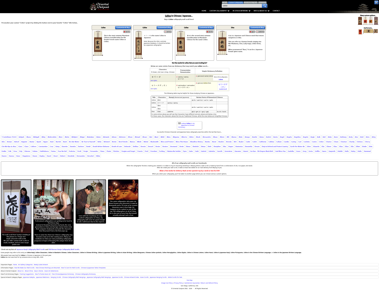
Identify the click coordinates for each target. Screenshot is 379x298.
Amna (261, 137)
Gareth (219, 151)
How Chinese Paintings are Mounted (48, 268)
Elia (323, 146)
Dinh (209, 146)
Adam (98, 137)
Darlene (81, 146)
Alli (228, 137)
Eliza (347, 146)
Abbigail (36, 137)
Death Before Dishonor (101, 146)
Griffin (317, 151)
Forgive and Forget (128, 151)
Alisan (215, 137)
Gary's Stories (38, 271)
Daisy (57, 146)
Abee (60, 137)
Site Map (189, 280)
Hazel (49, 156)
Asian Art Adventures (51, 271)
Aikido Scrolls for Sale (175, 277)
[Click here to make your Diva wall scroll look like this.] (222, 54)
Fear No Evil (62, 151)
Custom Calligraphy (218, 11)
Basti (65, 142)
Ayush (39, 142)
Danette (65, 146)
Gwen (324, 151)
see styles (154, 80)
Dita (224, 146)
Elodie (364, 146)
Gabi (197, 151)
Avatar (32, 142)
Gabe (191, 151)
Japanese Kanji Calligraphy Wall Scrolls (30, 249)
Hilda (98, 156)
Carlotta (307, 142)
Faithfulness (44, 151)
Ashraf (16, 142)
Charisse (344, 142)
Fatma (53, 151)
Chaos (336, 142)
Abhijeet (74, 137)
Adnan (114, 137)
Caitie (248, 142)
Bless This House (182, 142)
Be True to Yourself (88, 142)
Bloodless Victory (196, 142)
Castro (314, 142)
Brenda (229, 142)
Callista (271, 142)
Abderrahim (52, 137)
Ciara (20, 146)
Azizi (51, 142)
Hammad (367, 151)
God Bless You (280, 151)
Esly (20, 151)
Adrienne (122, 137)
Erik (9, 151)
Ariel (362, 137)
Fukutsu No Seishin (174, 151)
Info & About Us (260, 11)
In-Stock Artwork (240, 11)
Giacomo (238, 151)
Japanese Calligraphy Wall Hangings (99, 277)
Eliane (329, 146)
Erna (15, 151)
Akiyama (176, 137)
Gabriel (203, 151)
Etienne (27, 151)
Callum (278, 142)
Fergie (85, 151)
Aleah (198, 137)
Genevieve (228, 151)
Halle (360, 151)
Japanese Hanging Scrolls (158, 277)
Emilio (4, 151)
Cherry (367, 142)
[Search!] (264, 6)
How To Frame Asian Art (43, 274)
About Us (21, 271)
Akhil (162, 137)
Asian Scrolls (144, 277)
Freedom (154, 151)
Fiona (102, 151)
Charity (351, 142)
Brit (235, 142)
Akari (156, 137)
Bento (114, 142)
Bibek (139, 142)
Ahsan (144, 137)
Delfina (135, 146)
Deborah (127, 146)
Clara (26, 146)
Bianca (132, 142)
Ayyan (45, 142)
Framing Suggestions (27, 274)
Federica (72, 151)
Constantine (43, 146)
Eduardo (316, 146)
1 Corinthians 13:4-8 (9, 137)
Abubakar (90, 137)
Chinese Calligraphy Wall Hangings (74, 277)
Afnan (130, 137)
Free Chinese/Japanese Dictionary (63, 274)
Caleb (254, 142)
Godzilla (291, 151)
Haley (353, 151)
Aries (367, 137)
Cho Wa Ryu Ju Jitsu (9, 146)
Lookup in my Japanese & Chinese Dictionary (186, 125)
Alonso (233, 137)
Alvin (240, 137)
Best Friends (123, 142)
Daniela (73, 146)
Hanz (18, 156)
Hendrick (71, 156)
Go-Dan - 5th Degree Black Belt (261, 151)
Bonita (207, 142)
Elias (335, 146)
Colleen (33, 146)
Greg (304, 151)
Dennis (143, 146)
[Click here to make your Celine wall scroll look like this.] (98, 55)
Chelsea (360, 142)
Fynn (185, 151)
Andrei (268, 137)
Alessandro (207, 137)
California (262, 142)
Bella (99, 142)
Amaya (247, 137)
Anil (324, 137)
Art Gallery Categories (25, 264)
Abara (28, 137)
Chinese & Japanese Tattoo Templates (93, 268)
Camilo (286, 142)
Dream (257, 146)
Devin (182, 146)
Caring (293, 142)
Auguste (24, 142)
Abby (43, 137)
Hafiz (347, 151)
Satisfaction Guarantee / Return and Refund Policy (201, 283)
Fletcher (116, 151)
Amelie (254, 137)
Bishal (146, 142)
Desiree (165, 146)
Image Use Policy (167, 283)
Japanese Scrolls (117, 277)
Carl (299, 142)
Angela (289, 137)
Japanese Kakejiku (29, 277)
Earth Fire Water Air (297, 146)
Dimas (203, 146)
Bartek (58, 142)
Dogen (230, 146)
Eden (309, 146)
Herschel (90, 156)
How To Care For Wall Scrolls (70, 268)
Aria (356, 137)
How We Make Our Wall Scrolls (24, 268)
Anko (330, 137)
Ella (352, 146)
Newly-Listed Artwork (41, 264)
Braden (221, 142)
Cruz (51, 146)
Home (204, 11)
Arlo (3, 142)
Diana (188, 146)
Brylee (241, 142)
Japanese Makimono (42, 277)
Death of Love (117, 146)
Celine (321, 142)
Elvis (370, 146)
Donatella (248, 146)
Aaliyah (21, 137)
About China (29, 271)
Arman (9, 142)
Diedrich (196, 146)
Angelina (297, 137)
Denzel (150, 146)
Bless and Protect (167, 142)
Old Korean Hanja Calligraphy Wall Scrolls (64, 249)
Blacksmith (155, 142)
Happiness (26, 156)
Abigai (82, 137)
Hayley (42, 156)
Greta (311, 151)
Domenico (239, 146)
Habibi (340, 151)
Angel (282, 137)
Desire (158, 146)
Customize (123, 27)
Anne (336, 137)
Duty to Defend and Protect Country (275, 146)
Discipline (217, 146)
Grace (298, 151)
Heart (55, 156)
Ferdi (79, 151)
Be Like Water (74, 142)
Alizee (222, 137)
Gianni (245, 151)
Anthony (343, 137)
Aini (150, 137)
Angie (313, 137)
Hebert (62, 156)
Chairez (329, 142)
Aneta (275, 137)
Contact (276, 11)
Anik (318, 137)
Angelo (305, 137)
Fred (146, 151)
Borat (214, 142)
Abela (67, 137)
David (88, 146)
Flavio (109, 151)
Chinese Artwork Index (131, 277)
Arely (351, 137)
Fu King (162, 151)
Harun (35, 156)
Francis (140, 151)
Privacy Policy (178, 283)
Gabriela (212, 151)
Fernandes (94, 151)
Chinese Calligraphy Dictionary (85, 274)
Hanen (4, 156)
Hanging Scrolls (56, 277)
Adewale (106, 137)
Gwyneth (332, 151)
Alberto (184, 137)
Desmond (173, 146)
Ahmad (137, 137)
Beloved (107, 142)
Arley (374, 137)
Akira (168, 137)
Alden (191, 137)
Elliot (358, 146)
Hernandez (81, 156)
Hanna (11, 156)
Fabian (35, 151)
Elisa (341, 146)
